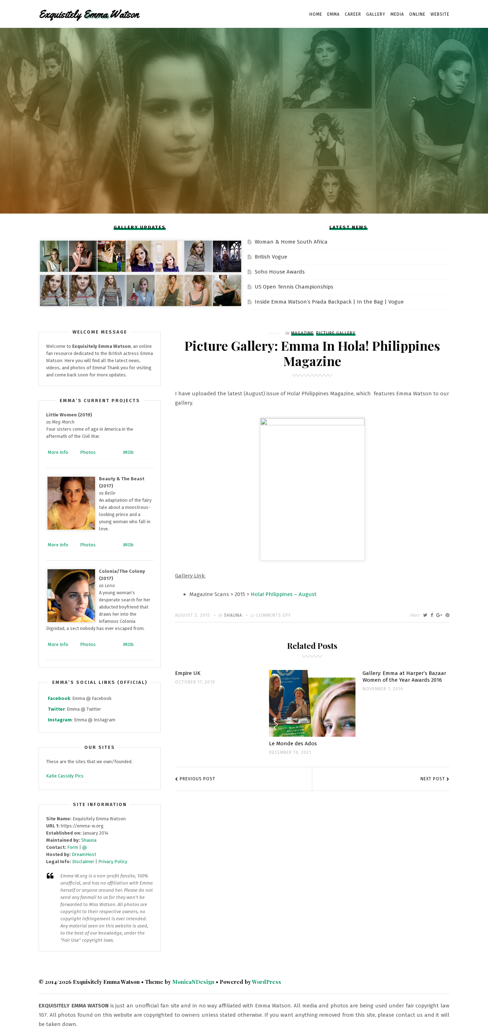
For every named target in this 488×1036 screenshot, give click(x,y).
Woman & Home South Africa (291, 242)
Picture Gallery (335, 333)
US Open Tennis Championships (294, 287)
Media (397, 14)
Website (439, 14)
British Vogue (271, 257)
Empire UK (187, 673)
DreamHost (84, 854)
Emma (333, 14)
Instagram (60, 719)
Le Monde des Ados (293, 743)
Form (72, 847)
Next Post (432, 778)
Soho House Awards (280, 272)
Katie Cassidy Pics (65, 776)
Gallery (375, 14)
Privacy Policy (112, 861)
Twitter (56, 709)
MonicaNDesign (193, 981)
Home (315, 14)
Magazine (302, 333)
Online (417, 14)
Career (353, 14)
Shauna (233, 615)
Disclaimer (83, 861)
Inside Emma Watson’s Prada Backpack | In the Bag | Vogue (329, 302)
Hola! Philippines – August (284, 594)
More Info (58, 452)
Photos (88, 452)
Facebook (59, 698)
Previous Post (197, 778)
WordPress (266, 981)
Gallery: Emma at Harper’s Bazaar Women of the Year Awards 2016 (404, 676)
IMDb (128, 452)
